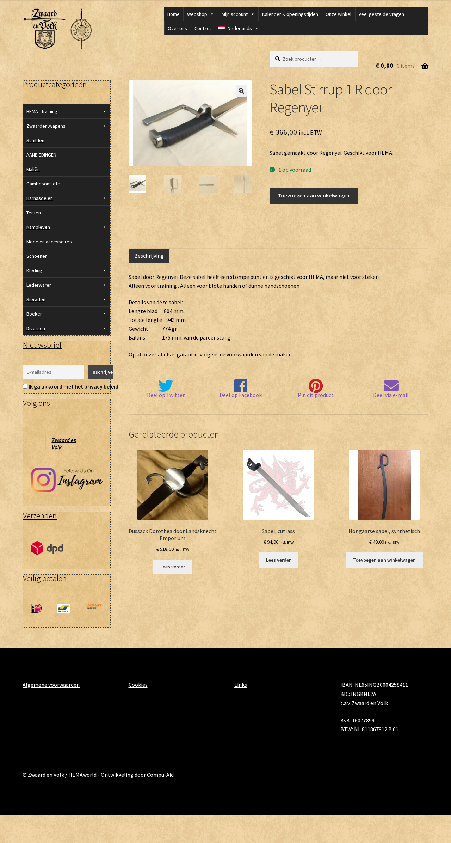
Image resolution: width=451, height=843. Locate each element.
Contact (202, 28)
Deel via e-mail (391, 394)
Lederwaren (39, 285)
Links (240, 684)
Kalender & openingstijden (290, 14)
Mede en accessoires (49, 241)
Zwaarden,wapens (46, 126)
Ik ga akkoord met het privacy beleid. (74, 386)
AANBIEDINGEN (41, 155)
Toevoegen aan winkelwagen (314, 195)
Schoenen (37, 256)
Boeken (34, 314)
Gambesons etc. (43, 184)
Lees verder (172, 566)
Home (173, 14)
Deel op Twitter (166, 394)
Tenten (33, 212)
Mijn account (235, 14)
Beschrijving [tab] (149, 255)
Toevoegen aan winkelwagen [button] (384, 560)
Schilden (35, 140)
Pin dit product (316, 394)
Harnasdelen (39, 198)
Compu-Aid (160, 774)
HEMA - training (41, 111)
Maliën (33, 169)
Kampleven (38, 227)
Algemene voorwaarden (51, 684)
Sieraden (35, 299)
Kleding (34, 270)
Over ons (177, 28)
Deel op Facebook (241, 394)
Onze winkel (338, 14)
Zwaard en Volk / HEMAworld (62, 774)
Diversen (35, 328)
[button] (241, 91)
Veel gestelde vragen (381, 14)
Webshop (197, 14)
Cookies (138, 684)
